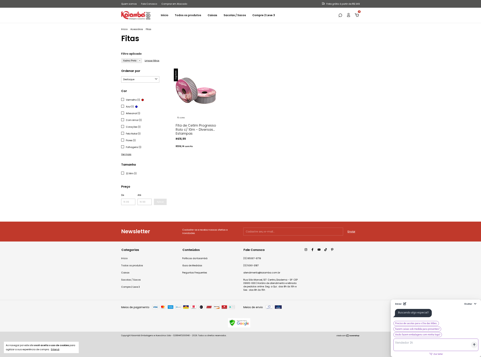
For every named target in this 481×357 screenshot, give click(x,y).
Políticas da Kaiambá (194, 258)
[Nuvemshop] (348, 336)
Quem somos (129, 3)
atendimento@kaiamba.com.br (261, 272)
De (122, 195)
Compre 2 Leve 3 (263, 15)
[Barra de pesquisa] (340, 15)
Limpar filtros (152, 60)
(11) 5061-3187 (251, 265)
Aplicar (160, 202)
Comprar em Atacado (174, 3)
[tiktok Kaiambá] (325, 249)
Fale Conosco (149, 3)
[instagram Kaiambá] (305, 249)
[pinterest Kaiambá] (332, 249)
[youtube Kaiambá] (319, 249)
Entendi (55, 349)
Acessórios (136, 29)
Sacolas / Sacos (235, 15)
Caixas (212, 15)
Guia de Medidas (192, 265)
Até (139, 195)
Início (164, 15)
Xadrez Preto (129, 60)
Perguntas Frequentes (194, 272)
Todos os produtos (188, 15)
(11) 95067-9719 (252, 258)
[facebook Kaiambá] (312, 249)
